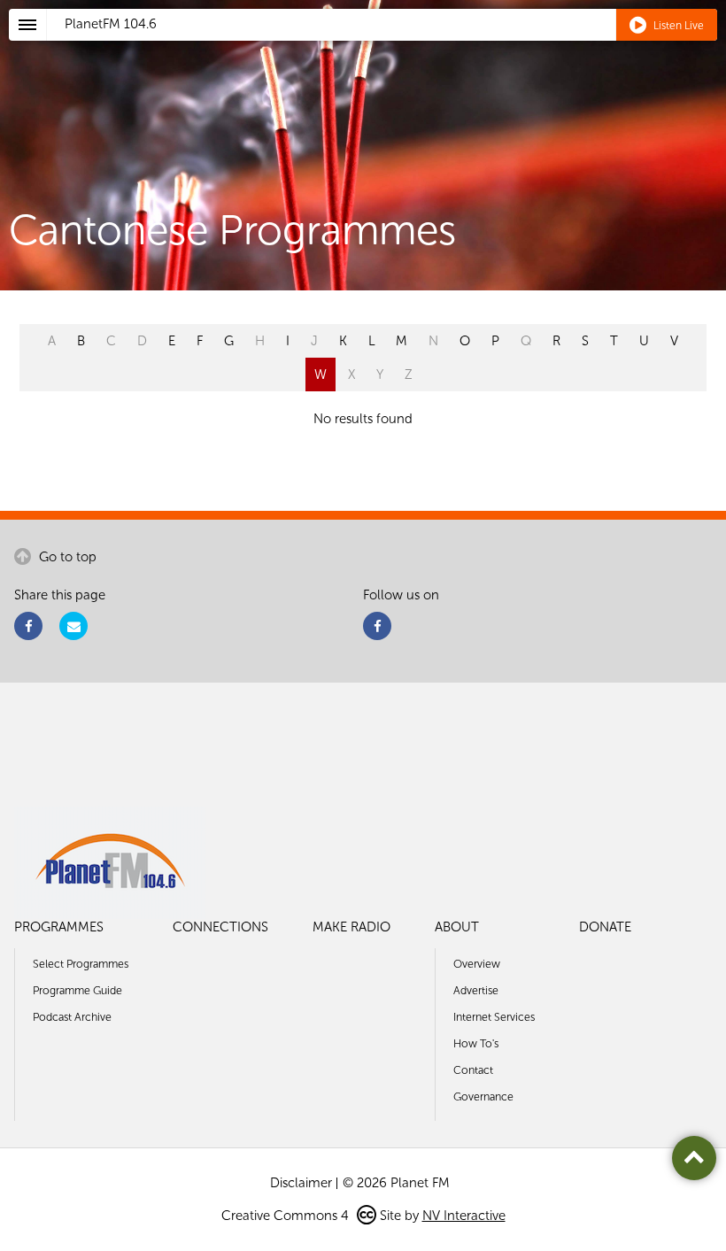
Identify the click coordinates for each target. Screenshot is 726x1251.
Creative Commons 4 (286, 1216)
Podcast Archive (72, 1016)
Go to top (66, 557)
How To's (475, 1043)
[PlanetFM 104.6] (386, 45)
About (457, 927)
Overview (476, 963)
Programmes (59, 927)
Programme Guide (77, 990)
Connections (220, 927)
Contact (473, 1070)
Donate (605, 927)
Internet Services (494, 1016)
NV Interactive (464, 1216)
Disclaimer (301, 1183)
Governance (483, 1096)
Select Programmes (80, 963)
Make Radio (351, 927)
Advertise (475, 990)
